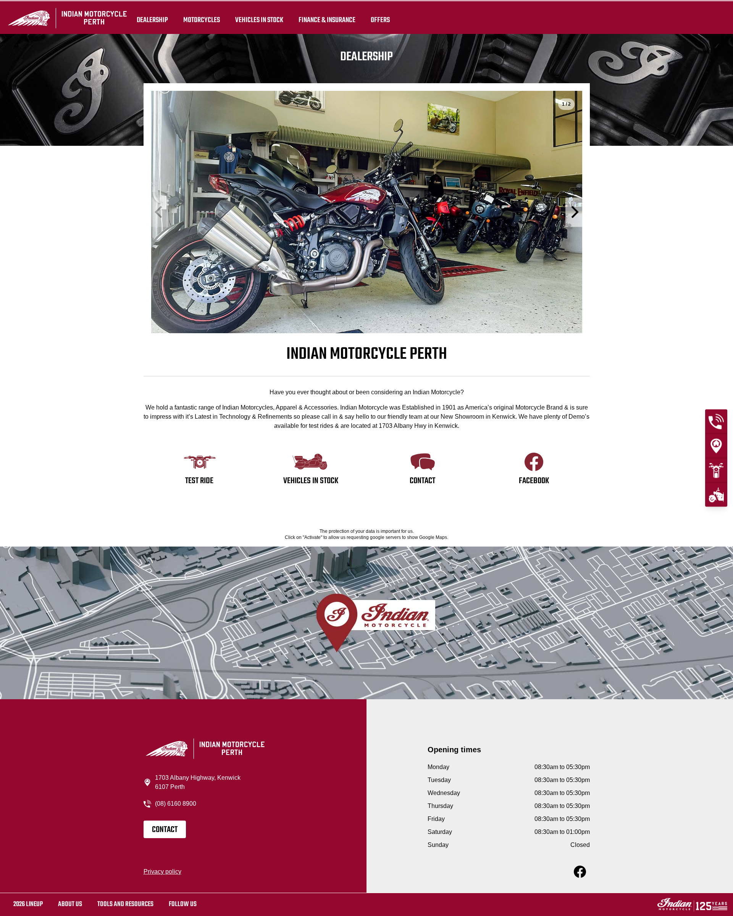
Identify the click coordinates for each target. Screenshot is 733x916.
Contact (165, 829)
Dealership (152, 20)
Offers (380, 20)
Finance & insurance (327, 20)
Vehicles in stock (259, 20)
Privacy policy (162, 871)
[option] (366, 212)
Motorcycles (201, 20)
